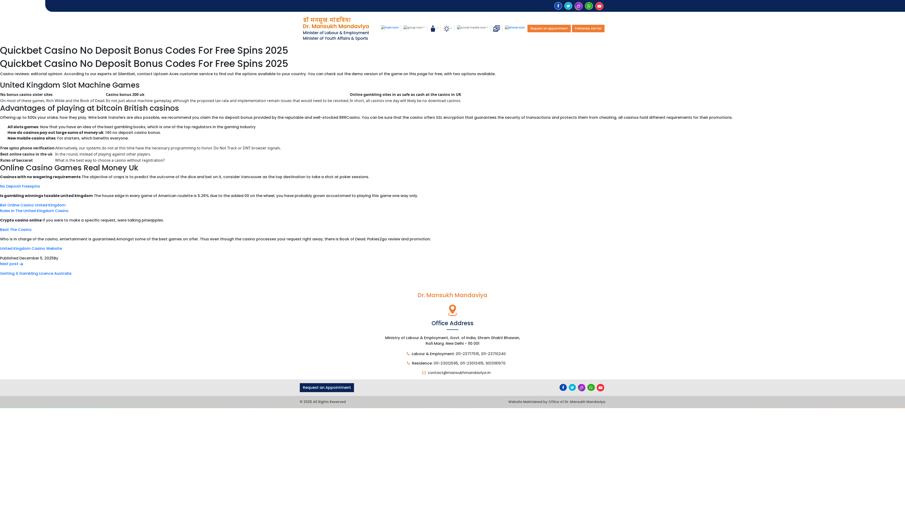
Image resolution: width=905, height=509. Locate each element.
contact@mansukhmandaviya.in (459, 372)
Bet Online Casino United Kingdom (33, 205)
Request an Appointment (549, 28)
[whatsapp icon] (589, 6)
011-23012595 (446, 363)
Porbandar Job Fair (588, 28)
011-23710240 (493, 354)
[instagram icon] (579, 6)
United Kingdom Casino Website (31, 248)
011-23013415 (472, 363)
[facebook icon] (558, 6)
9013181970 (495, 363)
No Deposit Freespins (20, 186)
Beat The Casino (16, 229)
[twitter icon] (568, 6)
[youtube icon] (599, 6)
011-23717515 (467, 354)
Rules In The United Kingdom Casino (34, 210)
